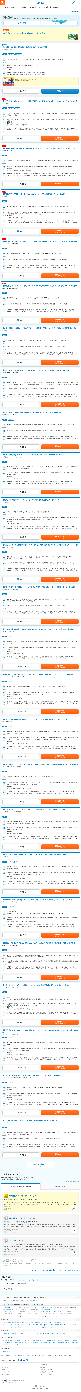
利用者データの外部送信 (47, 1374)
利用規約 (42, 1367)
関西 (22, 1300)
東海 (14, 1300)
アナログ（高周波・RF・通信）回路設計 (51, 1322)
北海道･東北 (6, 1300)
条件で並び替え (75, 11)
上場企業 (21, 1342)
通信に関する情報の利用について (49, 1369)
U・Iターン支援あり (15, 1344)
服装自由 (75, 1340)
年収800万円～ (47, 1333)
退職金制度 (35, 1342)
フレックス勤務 (31, 1340)
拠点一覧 (4, 1367)
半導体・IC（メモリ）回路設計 (27, 1327)
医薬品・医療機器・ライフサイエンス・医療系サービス (16, 1309)
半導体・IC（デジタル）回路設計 (11, 1327)
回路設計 (33, 1355)
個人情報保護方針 (13, 1382)
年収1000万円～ (64, 1333)
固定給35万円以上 (8, 1289)
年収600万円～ (31, 1333)
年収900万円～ (56, 1333)
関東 (11, 1300)
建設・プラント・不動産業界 (43, 1309)
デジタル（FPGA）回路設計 (52, 1324)
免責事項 (4, 1369)
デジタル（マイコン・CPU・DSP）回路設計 (33, 1324)
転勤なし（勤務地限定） (66, 1340)
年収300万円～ (6, 1333)
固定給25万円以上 (7, 1351)
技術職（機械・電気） (24, 1355)
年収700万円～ (39, 1333)
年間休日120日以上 (21, 1340)
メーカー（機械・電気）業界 (37, 1307)
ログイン (7, 3)
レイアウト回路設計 (58, 1327)
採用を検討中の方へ (45, 1372)
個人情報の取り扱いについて (16, 1380)
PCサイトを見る (6, 1374)
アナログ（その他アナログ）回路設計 (12, 1324)
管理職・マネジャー (41, 1340)
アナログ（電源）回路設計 (9, 1322)
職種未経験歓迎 (60, 1342)
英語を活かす (50, 1340)
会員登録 (2, 3)
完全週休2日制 (51, 1342)
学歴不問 (56, 1340)
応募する (60, 91)
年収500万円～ (22, 1333)
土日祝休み (68, 1342)
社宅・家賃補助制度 (13, 1342)
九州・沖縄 (32, 1300)
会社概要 (42, 1365)
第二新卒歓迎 (6, 1340)
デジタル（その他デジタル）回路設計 (14, 1283)
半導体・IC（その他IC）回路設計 (44, 1327)
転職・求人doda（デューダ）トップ (9, 1355)
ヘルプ (3, 1365)
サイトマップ (5, 1372)
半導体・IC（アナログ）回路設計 (68, 1324)
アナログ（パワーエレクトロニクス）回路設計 (28, 1322)
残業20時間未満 (43, 1342)
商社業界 (74, 1307)
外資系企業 (13, 1340)
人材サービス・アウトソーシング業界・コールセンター (52, 1311)
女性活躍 (5, 1342)
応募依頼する (60, 138)
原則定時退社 (75, 1342)
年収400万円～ (14, 1333)
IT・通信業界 (6, 1307)
